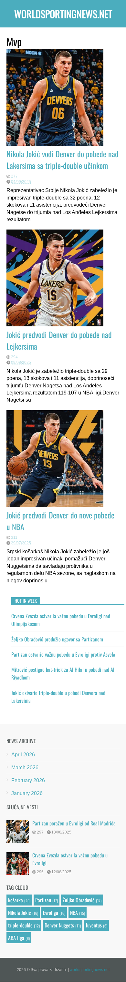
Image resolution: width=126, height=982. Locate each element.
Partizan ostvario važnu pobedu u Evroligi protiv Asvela (63, 654)
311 (14, 537)
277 (14, 176)
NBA (74, 912)
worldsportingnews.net (63, 13)
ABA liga (16, 938)
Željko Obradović (79, 900)
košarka (15, 900)
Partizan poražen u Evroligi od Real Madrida (74, 823)
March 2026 (24, 767)
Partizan (43, 900)
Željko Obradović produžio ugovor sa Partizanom (57, 639)
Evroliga (50, 912)
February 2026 (28, 780)
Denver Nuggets (59, 925)
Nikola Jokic (19, 912)
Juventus (94, 925)
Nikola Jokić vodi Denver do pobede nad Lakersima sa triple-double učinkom (62, 159)
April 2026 (23, 754)
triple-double (20, 925)
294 (14, 357)
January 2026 (27, 793)
